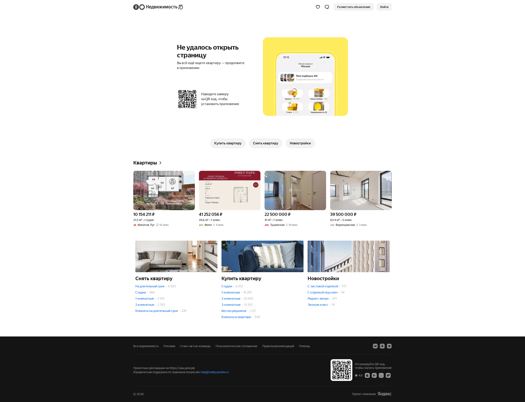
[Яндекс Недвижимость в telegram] (389, 346)
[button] (327, 7)
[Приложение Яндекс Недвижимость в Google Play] (374, 375)
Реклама (169, 346)
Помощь (304, 346)
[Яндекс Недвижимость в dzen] (382, 346)
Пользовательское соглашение (236, 346)
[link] (384, 7)
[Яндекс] (384, 394)
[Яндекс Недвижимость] (158, 7)
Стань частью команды (195, 346)
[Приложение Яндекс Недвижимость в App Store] (367, 375)
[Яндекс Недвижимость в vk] (375, 346)
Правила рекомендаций (278, 346)
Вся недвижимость (146, 346)
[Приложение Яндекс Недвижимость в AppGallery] (381, 375)
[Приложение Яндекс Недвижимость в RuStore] (388, 375)
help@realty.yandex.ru (215, 372)
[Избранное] (318, 7)
